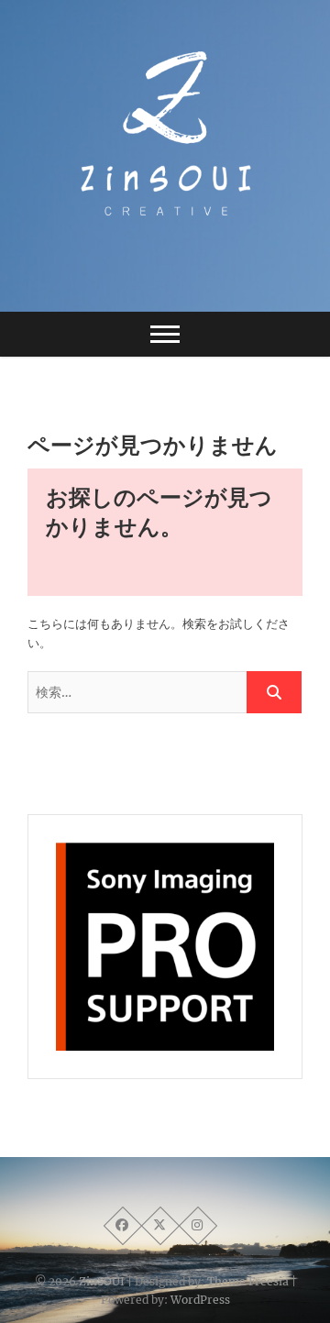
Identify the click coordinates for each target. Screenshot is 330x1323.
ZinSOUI (102, 1281)
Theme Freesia (248, 1281)
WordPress (200, 1299)
